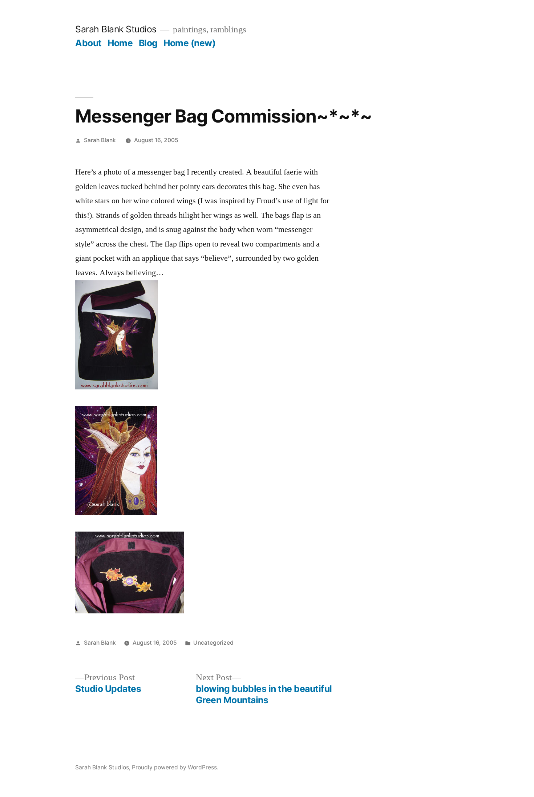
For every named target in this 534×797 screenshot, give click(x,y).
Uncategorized (213, 642)
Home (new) (189, 42)
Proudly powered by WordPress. (175, 767)
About (88, 42)
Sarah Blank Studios (116, 29)
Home (120, 42)
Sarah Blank (100, 140)
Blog (148, 42)
